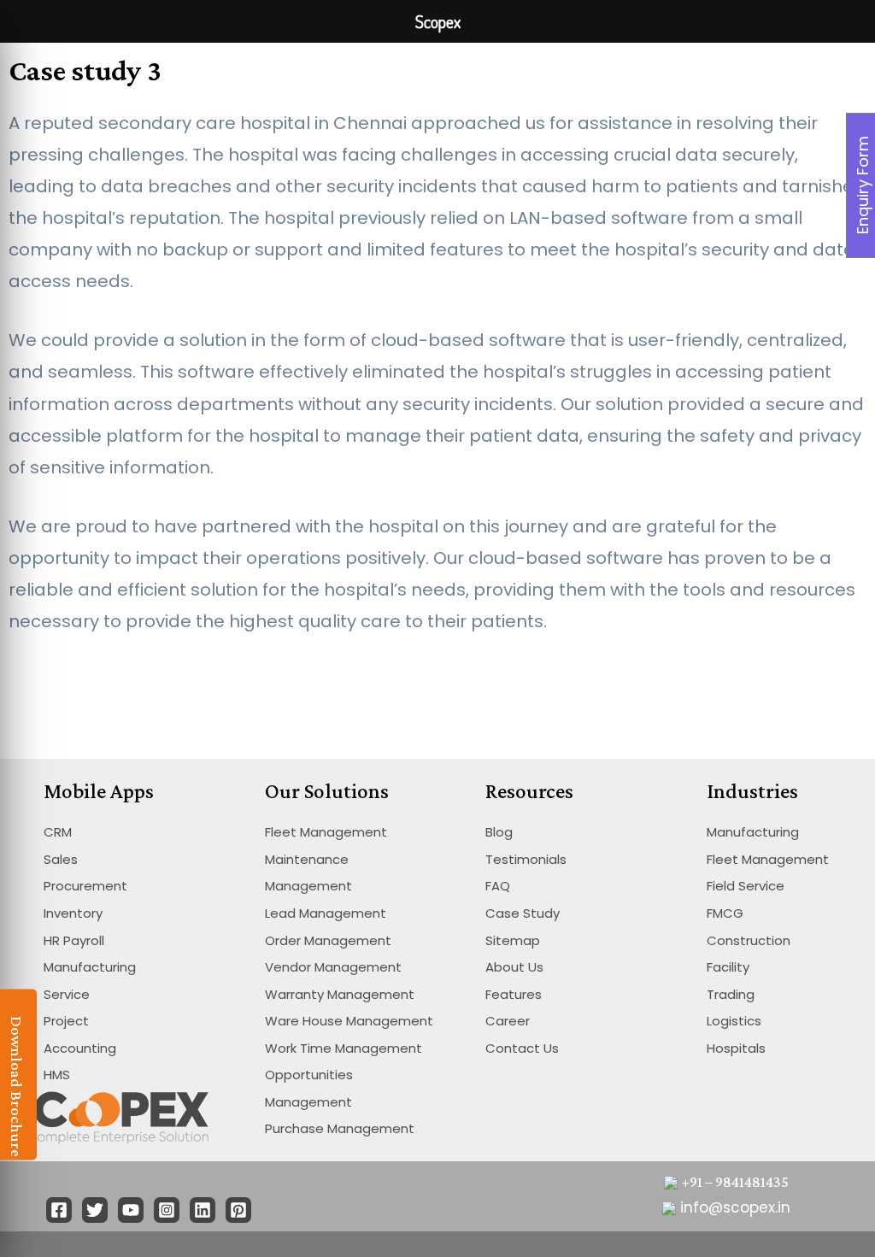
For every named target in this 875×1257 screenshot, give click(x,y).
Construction (748, 940)
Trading (731, 994)
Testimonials (526, 859)
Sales (61, 859)
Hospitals (736, 1048)
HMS (57, 1075)
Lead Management (325, 913)
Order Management (328, 940)
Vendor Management (333, 967)
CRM (58, 832)
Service (67, 994)
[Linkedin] (202, 1210)
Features (513, 994)
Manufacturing (90, 967)
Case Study (522, 913)
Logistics (734, 1021)
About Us (514, 967)
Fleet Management (326, 832)
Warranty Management (339, 994)
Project (66, 1021)
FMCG (725, 913)
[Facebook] (59, 1210)
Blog (499, 832)
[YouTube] (131, 1210)
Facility (728, 967)
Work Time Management (343, 1048)
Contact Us (522, 1048)
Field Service (745, 886)
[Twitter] (95, 1210)
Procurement (85, 886)
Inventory (73, 913)
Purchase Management (339, 1128)
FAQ (497, 886)
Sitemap (512, 940)
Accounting (80, 1048)
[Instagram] (166, 1210)
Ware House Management (349, 1021)
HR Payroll (74, 940)
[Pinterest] (238, 1210)
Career (507, 1021)
